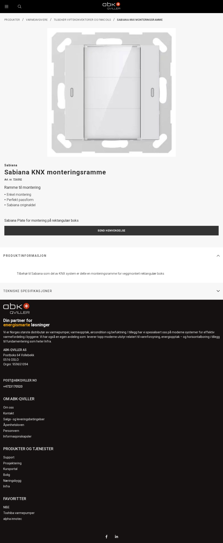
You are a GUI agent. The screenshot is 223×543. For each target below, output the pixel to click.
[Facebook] (106, 537)
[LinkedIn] (117, 537)
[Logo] (111, 6)
